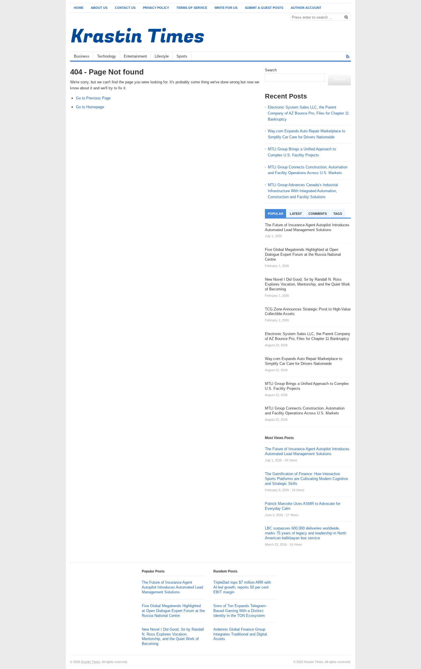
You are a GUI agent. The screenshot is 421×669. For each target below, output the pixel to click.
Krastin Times (90, 662)
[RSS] (348, 56)
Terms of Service (191, 7)
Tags (337, 213)
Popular (275, 213)
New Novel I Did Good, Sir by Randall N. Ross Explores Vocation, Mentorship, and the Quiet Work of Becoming (173, 636)
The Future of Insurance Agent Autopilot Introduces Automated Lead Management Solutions (307, 451)
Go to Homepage (90, 107)
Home (78, 7)
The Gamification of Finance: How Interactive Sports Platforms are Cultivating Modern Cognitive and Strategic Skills (306, 479)
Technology (106, 56)
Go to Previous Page (93, 98)
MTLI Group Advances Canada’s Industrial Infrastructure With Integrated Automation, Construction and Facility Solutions (303, 191)
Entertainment (135, 56)
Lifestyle (162, 56)
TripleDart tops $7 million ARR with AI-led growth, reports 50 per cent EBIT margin (242, 587)
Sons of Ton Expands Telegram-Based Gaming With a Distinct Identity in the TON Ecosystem (240, 611)
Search (271, 70)
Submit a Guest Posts (264, 7)
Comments (317, 213)
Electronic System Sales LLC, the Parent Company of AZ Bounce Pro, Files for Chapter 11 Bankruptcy (308, 113)
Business (81, 56)
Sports (181, 56)
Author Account (306, 7)
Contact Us (125, 7)
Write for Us (226, 7)
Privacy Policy (156, 7)
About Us (99, 7)
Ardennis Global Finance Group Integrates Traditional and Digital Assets (240, 634)
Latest (296, 213)
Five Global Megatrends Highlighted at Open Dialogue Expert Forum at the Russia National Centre (173, 611)
